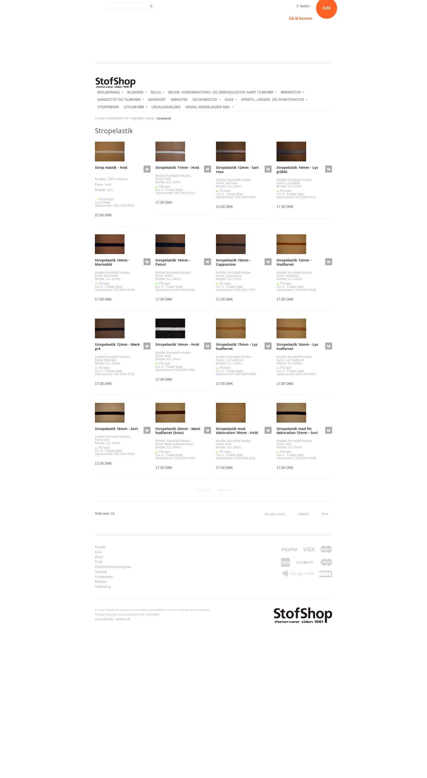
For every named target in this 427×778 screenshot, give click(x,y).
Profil (98, 562)
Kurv (98, 552)
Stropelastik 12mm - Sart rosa (237, 169)
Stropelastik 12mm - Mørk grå (117, 346)
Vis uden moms (274, 514)
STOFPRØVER (108, 107)
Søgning (101, 572)
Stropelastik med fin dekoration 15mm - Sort (297, 430)
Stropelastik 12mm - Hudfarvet (294, 262)
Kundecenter (104, 577)
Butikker (101, 582)
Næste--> (225, 490)
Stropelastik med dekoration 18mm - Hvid (237, 430)
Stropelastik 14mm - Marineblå (112, 262)
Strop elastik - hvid (111, 167)
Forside (99, 118)
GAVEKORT (157, 99)
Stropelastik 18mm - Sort (116, 428)
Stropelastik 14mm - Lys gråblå (297, 169)
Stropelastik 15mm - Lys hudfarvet (236, 346)
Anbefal (303, 514)
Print (325, 514)
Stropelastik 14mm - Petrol (172, 262)
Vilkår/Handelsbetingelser (113, 567)
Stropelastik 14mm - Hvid (177, 344)
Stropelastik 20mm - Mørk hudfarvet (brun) (177, 430)
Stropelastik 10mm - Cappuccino (233, 262)
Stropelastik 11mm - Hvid (177, 167)
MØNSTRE (179, 99)
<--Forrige (202, 490)
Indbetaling (102, 586)
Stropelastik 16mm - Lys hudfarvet (297, 346)
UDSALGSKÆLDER (165, 107)
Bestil (99, 557)
